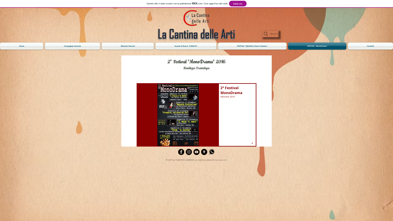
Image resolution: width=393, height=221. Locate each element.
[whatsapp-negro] (212, 152)
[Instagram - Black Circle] (189, 152)
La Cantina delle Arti (196, 33)
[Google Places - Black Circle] (204, 152)
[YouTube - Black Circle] (196, 152)
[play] (252, 143)
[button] (196, 115)
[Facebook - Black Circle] (181, 152)
